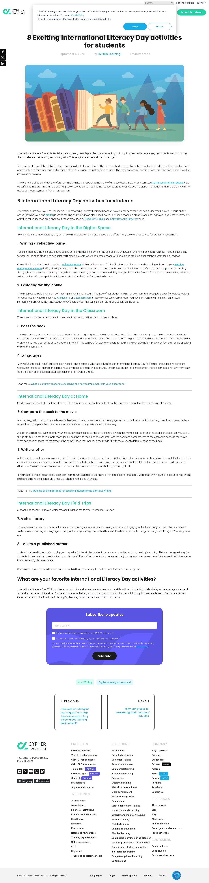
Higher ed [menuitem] (76, 851)
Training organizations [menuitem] (83, 837)
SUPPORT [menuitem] (201, 3)
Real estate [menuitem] (77, 828)
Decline (159, 26)
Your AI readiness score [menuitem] (84, 755)
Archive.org (63, 297)
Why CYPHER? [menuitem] (159, 750)
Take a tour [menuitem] (83, 769)
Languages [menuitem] (96, 875)
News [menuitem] (159, 773)
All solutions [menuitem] (118, 750)
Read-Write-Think (95, 218)
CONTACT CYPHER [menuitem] (185, 3)
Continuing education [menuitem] (123, 828)
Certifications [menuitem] (119, 861)
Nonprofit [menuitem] (76, 823)
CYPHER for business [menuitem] (83, 759)
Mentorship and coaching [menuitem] (126, 810)
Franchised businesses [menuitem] (84, 814)
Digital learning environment (115, 682)
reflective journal (71, 264)
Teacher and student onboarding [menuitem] (129, 847)
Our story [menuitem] (157, 755)
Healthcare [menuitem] (77, 819)
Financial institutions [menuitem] (82, 809)
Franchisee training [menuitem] (122, 773)
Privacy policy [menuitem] (129, 875)
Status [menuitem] (162, 875)
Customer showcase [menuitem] (163, 855)
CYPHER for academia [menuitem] (83, 764)
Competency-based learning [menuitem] (127, 856)
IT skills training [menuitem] (120, 824)
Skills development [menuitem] (122, 792)
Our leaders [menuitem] (158, 759)
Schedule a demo (191, 12)
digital (49, 214)
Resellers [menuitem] (157, 787)
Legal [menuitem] (112, 875)
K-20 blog (86, 682)
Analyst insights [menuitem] (160, 823)
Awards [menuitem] (156, 769)
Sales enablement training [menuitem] (126, 805)
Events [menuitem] (160, 778)
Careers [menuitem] (160, 764)
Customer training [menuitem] (121, 759)
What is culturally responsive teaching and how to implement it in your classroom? (78, 383)
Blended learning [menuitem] (121, 833)
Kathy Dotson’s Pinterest (124, 218)
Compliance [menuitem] (118, 801)
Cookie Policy (77, 15)
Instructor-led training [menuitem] (124, 851)
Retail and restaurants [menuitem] (83, 832)
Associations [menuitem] (78, 805)
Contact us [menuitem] (157, 792)
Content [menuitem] (81, 778)
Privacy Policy (142, 646)
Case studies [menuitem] (159, 850)
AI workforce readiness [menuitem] (124, 787)
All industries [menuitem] (78, 800)
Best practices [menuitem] (160, 846)
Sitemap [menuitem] (147, 875)
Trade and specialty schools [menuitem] (86, 855)
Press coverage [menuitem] (160, 832)
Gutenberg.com (82, 297)
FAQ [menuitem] (154, 814)
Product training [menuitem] (120, 819)
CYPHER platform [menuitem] (80, 750)
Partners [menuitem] (156, 782)
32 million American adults (167, 182)
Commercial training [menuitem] (123, 769)
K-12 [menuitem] (73, 846)
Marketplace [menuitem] (78, 782)
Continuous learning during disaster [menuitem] (131, 838)
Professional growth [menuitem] (123, 796)
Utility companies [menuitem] (80, 842)
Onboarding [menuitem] (118, 778)
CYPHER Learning (109, 54)
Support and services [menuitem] (82, 787)
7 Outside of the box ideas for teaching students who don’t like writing (71, 490)
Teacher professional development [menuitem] (131, 842)
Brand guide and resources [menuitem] (166, 828)
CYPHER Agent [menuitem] (84, 773)
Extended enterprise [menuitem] (123, 755)
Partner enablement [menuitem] (122, 764)
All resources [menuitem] (159, 805)
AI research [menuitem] (158, 819)
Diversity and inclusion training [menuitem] (128, 815)
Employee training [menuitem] (121, 782)
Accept (135, 26)
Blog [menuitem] (154, 809)
